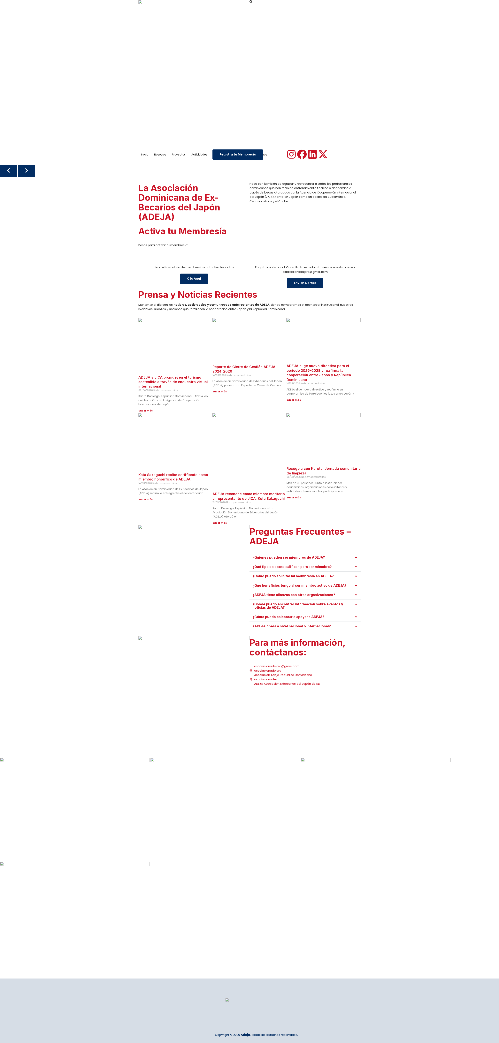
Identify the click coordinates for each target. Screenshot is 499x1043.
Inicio (144, 154)
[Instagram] (291, 154)
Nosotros (160, 154)
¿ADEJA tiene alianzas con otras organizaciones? (293, 595)
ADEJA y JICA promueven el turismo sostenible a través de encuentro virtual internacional (173, 382)
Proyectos (179, 154)
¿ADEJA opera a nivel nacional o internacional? (291, 626)
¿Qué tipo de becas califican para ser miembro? (292, 567)
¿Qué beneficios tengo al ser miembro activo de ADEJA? (299, 585)
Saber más (145, 410)
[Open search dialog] (251, 2)
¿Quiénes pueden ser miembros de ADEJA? (288, 557)
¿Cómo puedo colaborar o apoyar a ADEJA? (288, 617)
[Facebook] (302, 154)
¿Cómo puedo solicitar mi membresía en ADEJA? (293, 576)
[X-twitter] (323, 154)
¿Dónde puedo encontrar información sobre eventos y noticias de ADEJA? (297, 605)
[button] (305, 557)
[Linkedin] (312, 154)
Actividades (199, 154)
